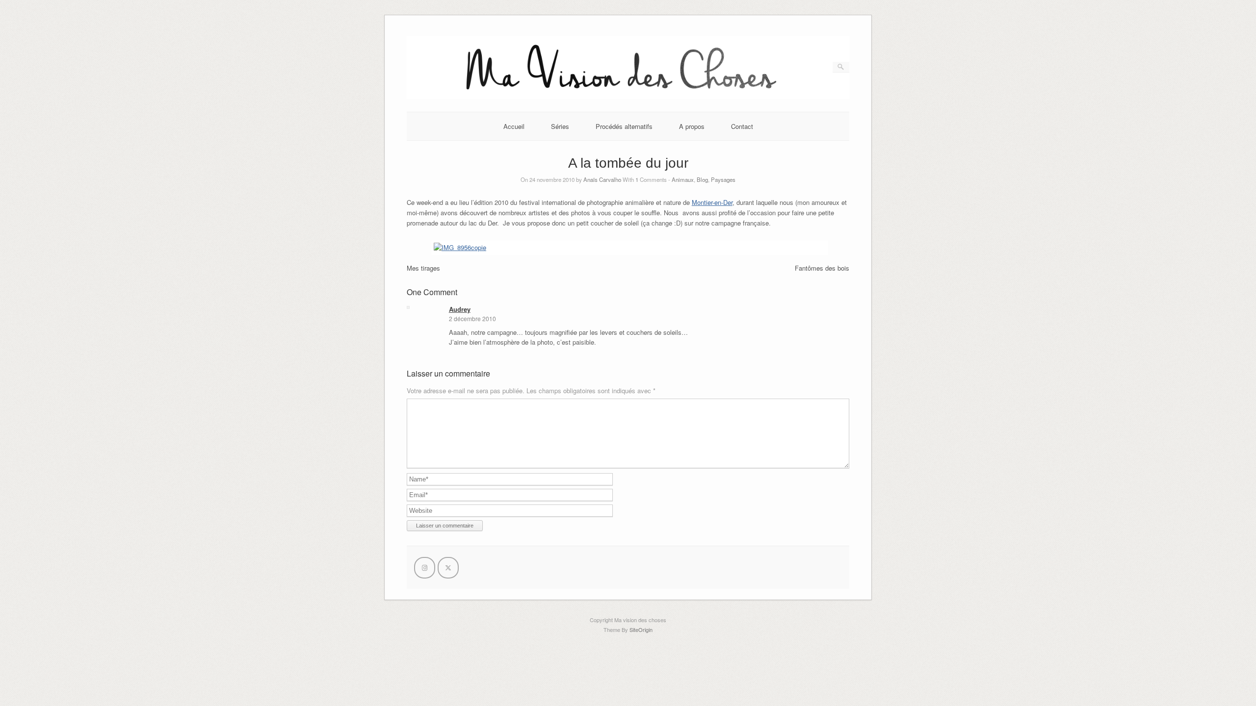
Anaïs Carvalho (602, 179)
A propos (692, 126)
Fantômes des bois (822, 268)
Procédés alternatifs (624, 126)
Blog (702, 179)
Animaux (683, 179)
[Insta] (424, 568)
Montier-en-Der (712, 202)
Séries (560, 126)
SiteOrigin (641, 629)
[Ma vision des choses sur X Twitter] (448, 568)
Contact (742, 126)
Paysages (723, 179)
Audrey (460, 309)
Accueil (513, 126)
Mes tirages (423, 268)
